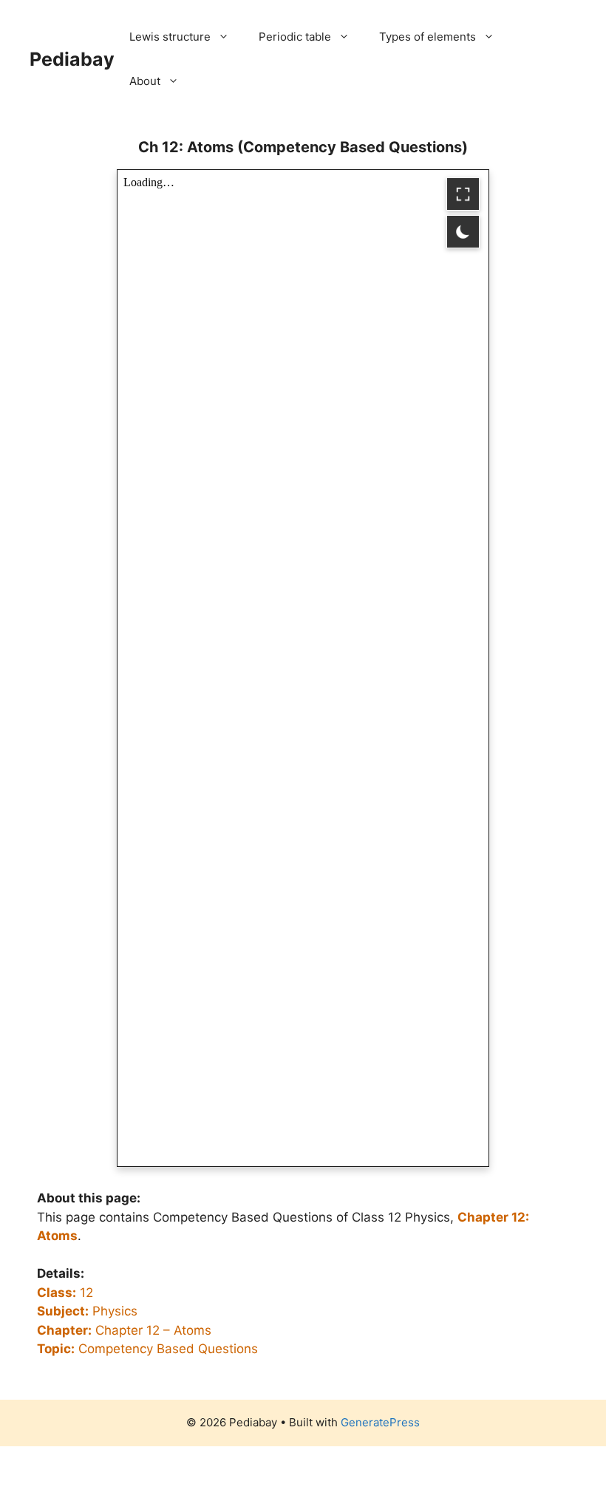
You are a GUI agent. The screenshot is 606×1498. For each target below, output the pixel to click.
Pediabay (72, 59)
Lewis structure (170, 37)
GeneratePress (380, 1422)
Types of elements (427, 37)
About (144, 81)
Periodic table (295, 37)
